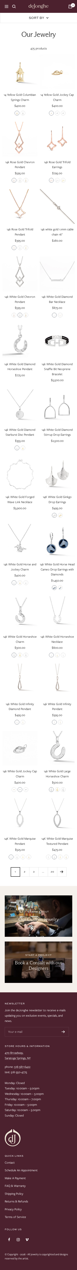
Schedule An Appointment (21, 1170)
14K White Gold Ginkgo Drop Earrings (57, 499)
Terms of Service (15, 1217)
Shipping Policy (14, 1194)
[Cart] (70, 6)
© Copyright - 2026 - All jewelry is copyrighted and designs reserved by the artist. (36, 1256)
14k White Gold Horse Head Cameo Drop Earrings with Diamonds (57, 569)
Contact (10, 1162)
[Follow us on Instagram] (18, 1239)
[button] (17, 113)
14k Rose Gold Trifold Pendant (20, 232)
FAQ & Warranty (15, 1186)
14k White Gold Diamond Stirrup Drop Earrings (57, 432)
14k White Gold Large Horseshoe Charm (57, 774)
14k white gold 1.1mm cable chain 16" (57, 232)
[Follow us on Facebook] (9, 1239)
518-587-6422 (22, 1067)
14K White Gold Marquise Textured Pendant (57, 841)
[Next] (61, 871)
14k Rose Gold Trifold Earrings (57, 164)
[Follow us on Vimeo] (27, 1239)
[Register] (63, 1031)
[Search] (14, 6)
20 (52, 871)
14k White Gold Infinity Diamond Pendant (20, 706)
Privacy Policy (13, 1209)
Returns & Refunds (16, 1201)
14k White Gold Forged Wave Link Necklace (20, 499)
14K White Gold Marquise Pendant (20, 841)
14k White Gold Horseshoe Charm (20, 639)
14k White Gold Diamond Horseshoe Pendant (19, 366)
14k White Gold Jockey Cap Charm (20, 774)
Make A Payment (15, 1178)
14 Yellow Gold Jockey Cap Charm (57, 97)
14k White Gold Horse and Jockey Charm (20, 567)
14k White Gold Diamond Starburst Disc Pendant (19, 432)
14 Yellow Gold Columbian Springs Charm (20, 97)
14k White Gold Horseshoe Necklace (57, 639)
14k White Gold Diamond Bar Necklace (57, 299)
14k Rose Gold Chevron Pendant (20, 164)
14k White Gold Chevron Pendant (20, 299)
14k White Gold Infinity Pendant (57, 706)
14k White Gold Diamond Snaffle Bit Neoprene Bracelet (57, 369)
